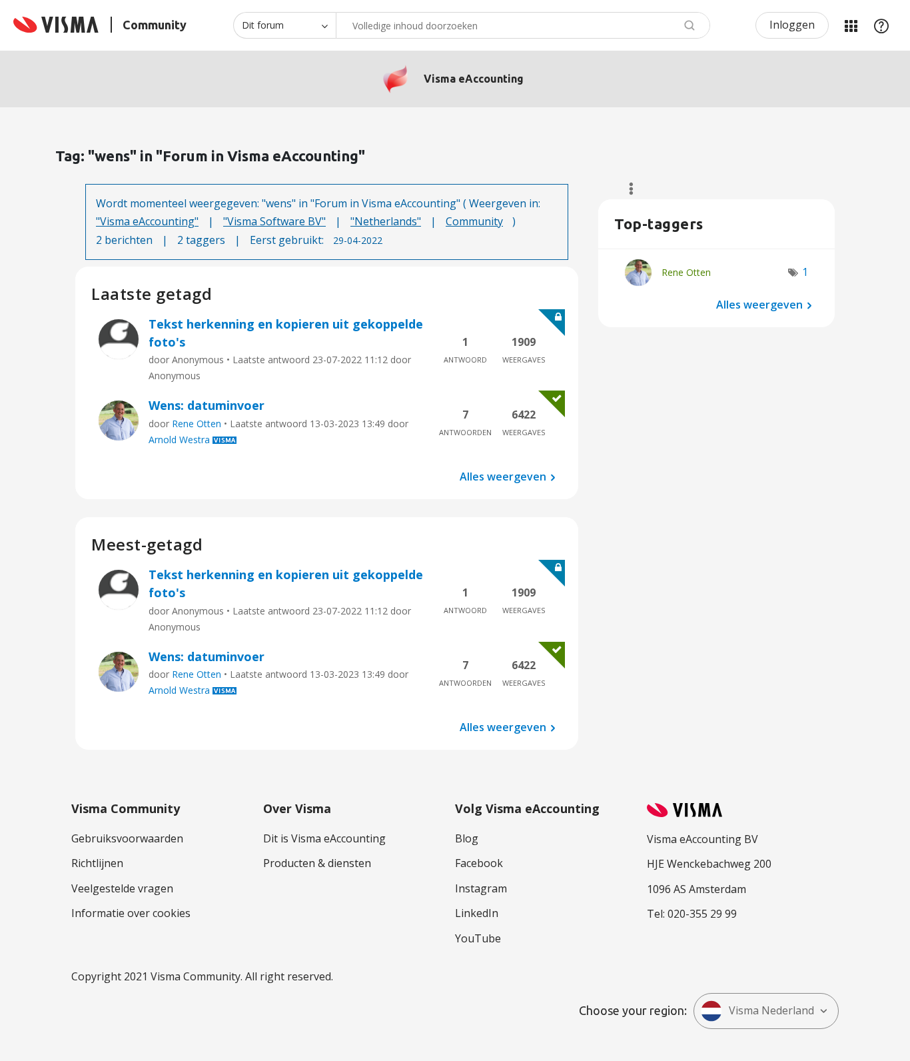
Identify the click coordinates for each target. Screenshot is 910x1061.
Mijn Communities (850, 25)
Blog (466, 838)
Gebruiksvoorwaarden (127, 838)
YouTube (478, 938)
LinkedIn (476, 913)
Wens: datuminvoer (206, 405)
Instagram (481, 888)
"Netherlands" (385, 221)
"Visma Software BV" (274, 221)
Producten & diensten (317, 863)
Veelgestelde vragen (122, 888)
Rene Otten (196, 423)
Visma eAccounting (474, 79)
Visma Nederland (771, 1010)
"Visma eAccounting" (147, 221)
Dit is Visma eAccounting (324, 838)
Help (881, 25)
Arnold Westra (179, 439)
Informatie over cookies (131, 913)
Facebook (479, 863)
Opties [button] (625, 188)
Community (474, 221)
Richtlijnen (97, 863)
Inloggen (792, 24)
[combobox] (523, 25)
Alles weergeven (503, 476)
